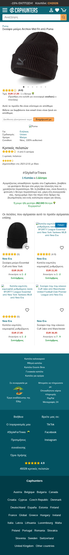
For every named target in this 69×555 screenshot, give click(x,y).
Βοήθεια (18, 416)
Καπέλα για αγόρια (34, 375)
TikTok (50, 424)
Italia (10, 522)
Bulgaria (42, 492)
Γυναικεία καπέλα (34, 371)
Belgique (29, 492)
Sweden (32, 538)
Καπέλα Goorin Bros (34, 367)
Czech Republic (38, 499)
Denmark (56, 499)
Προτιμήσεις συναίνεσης (18, 443)
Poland (16, 530)
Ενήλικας (24, 131)
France (13, 515)
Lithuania (30, 522)
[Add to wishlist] (27, 247)
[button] (23, 87)
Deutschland (17, 507)
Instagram (51, 439)
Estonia (43, 507)
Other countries (45, 545)
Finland (54, 507)
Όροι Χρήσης (18, 455)
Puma (5, 26)
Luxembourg (45, 522)
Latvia (19, 522)
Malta (58, 522)
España (32, 507)
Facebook (50, 432)
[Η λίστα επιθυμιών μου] (57, 10)
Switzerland (47, 538)
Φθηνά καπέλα (34, 363)
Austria (17, 492)
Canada (53, 492)
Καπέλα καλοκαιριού (34, 358)
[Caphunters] (20, 9)
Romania (39, 530)
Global (23, 515)
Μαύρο (23, 137)
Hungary (45, 515)
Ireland (56, 515)
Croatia (12, 499)
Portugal (27, 530)
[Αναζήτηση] (63, 17)
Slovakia (52, 530)
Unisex (23, 134)
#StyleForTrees (17, 432)
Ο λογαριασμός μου (18, 424)
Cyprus (22, 499)
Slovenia (20, 538)
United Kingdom (24, 545)
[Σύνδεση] (51, 10)
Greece (33, 515)
